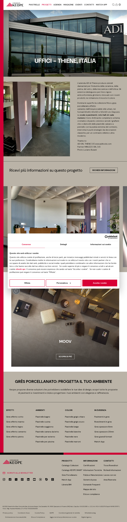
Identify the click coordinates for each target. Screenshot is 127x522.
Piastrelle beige (72, 426)
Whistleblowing (90, 513)
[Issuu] (46, 479)
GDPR (51, 513)
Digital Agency (86, 517)
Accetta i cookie (100, 283)
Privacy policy (8, 513)
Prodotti (67, 461)
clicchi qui (20, 269)
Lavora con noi (110, 475)
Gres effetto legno (14, 426)
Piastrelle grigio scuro (74, 421)
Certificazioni (89, 465)
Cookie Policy (40, 513)
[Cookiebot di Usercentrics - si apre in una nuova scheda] (106, 237)
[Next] (114, 226)
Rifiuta (27, 283)
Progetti (46, 4)
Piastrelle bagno (43, 416)
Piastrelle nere (71, 436)
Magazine (69, 4)
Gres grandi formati (103, 436)
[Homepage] (15, 4)
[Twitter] (16, 479)
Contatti (89, 4)
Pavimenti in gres (102, 416)
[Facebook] (10, 479)
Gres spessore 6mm (103, 426)
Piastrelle (34, 4)
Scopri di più (65, 356)
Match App (101, 4)
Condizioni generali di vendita (69, 513)
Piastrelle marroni (73, 441)
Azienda (57, 4)
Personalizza (62, 283)
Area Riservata (110, 480)
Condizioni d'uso (24, 513)
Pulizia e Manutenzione (93, 475)
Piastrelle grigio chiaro (75, 416)
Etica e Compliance (38, 517)
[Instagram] (4, 479)
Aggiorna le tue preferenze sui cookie (63, 517)
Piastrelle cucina (43, 421)
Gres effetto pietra (14, 436)
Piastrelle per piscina (45, 441)
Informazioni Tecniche (92, 470)
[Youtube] (34, 479)
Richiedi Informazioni (112, 470)
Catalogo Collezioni (70, 465)
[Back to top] (124, 519)
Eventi (79, 4)
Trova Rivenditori (111, 465)
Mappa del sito (89, 489)
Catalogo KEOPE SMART (72, 470)
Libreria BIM (66, 484)
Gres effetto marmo (15, 421)
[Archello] (40, 479)
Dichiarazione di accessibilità (15, 517)
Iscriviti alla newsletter (20, 473)
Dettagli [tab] (63, 244)
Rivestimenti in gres (103, 421)
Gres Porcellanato (69, 475)
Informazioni (90, 461)
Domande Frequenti (91, 484)
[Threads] (52, 479)
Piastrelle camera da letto (47, 431)
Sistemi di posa (89, 480)
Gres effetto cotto (14, 416)
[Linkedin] (28, 479)
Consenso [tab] (26, 244)
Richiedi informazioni (103, 170)
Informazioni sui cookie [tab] (100, 244)
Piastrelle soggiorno (44, 426)
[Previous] (16, 226)
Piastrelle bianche (73, 431)
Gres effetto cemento (16, 431)
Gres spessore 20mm (104, 431)
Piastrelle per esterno (45, 436)
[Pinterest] (22, 479)
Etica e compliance (91, 494)
